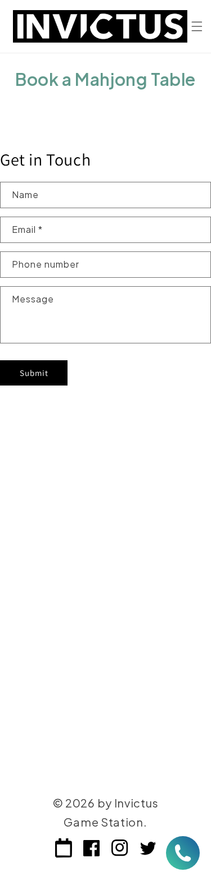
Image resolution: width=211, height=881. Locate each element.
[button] (197, 26)
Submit (34, 373)
